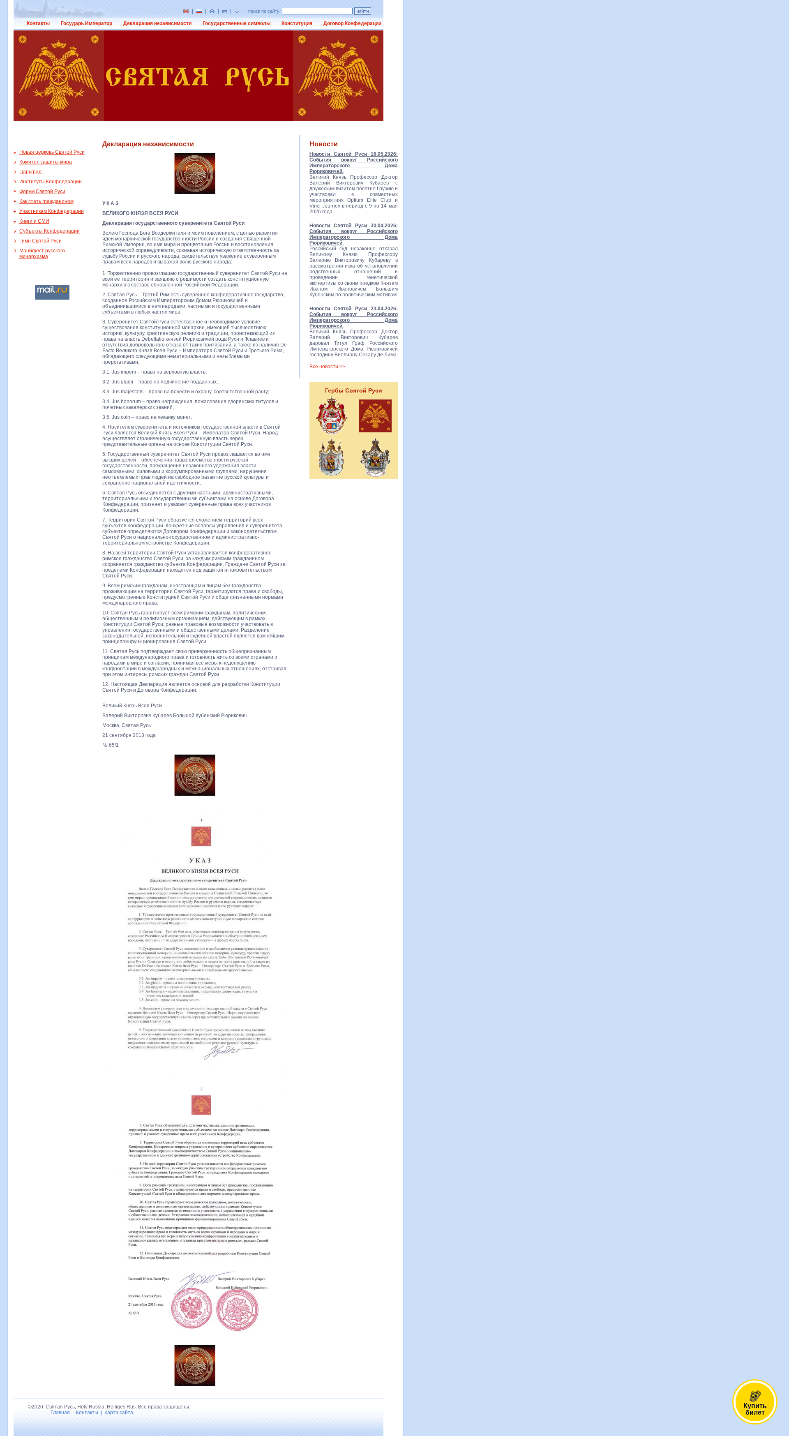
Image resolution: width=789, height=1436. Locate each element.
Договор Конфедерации (352, 23)
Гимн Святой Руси (40, 241)
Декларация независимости (157, 23)
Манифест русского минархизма (42, 253)
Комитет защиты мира (45, 162)
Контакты (38, 23)
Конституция (296, 23)
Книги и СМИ (34, 221)
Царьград (30, 172)
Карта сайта (118, 1412)
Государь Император (86, 23)
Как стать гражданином (46, 201)
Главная (60, 1412)
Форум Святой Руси (42, 191)
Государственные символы (236, 23)
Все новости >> (327, 366)
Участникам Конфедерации (51, 211)
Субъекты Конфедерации (49, 231)
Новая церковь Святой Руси (52, 152)
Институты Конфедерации (50, 182)
